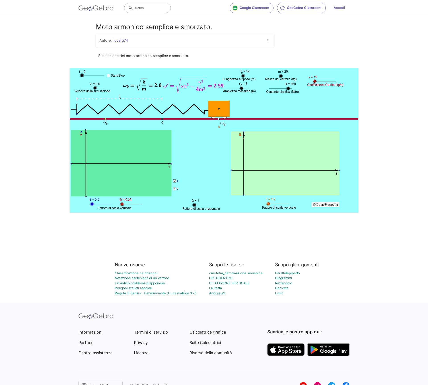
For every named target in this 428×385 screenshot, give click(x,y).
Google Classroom (254, 8)
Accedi (339, 8)
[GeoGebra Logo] (95, 8)
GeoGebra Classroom (304, 8)
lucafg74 (120, 40)
